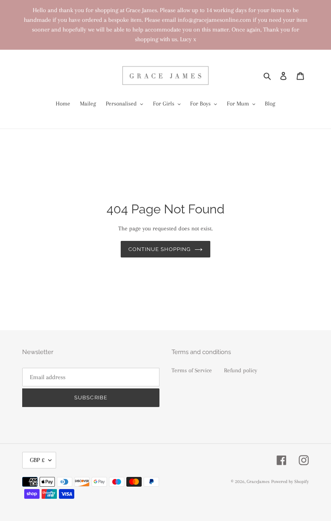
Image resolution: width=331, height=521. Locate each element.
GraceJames (258, 481)
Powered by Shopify (290, 481)
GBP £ (37, 460)
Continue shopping (159, 249)
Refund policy (240, 370)
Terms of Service (192, 370)
